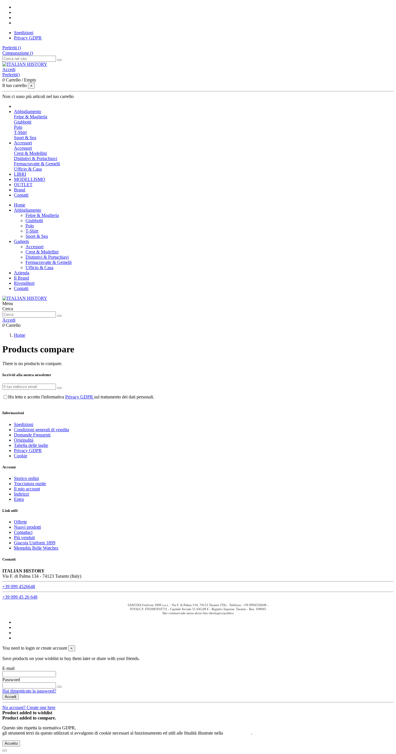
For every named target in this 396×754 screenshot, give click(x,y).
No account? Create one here (28, 707)
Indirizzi (21, 494)
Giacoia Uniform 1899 (34, 542)
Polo (18, 127)
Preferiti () (11, 47)
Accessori (23, 148)
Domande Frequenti (32, 434)
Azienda (21, 272)
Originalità (23, 440)
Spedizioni (23, 32)
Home (19, 204)
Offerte (20, 521)
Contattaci (23, 532)
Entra (19, 499)
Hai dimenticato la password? (29, 690)
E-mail (8, 668)
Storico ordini (26, 478)
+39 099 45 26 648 (19, 596)
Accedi (10, 697)
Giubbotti (22, 121)
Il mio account (27, 488)
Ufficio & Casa (28, 168)
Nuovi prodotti (27, 527)
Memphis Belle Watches (36, 547)
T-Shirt (20, 132)
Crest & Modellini (30, 153)
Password (11, 679)
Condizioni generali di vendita (41, 429)
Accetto (11, 743)
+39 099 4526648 (18, 586)
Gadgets (21, 241)
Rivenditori (24, 283)
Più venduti (24, 537)
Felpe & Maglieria (30, 116)
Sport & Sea (25, 137)
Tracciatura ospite (30, 483)
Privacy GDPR (28, 37)
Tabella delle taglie (31, 445)
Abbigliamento (27, 210)
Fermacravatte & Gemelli (37, 163)
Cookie (20, 455)
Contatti (21, 288)
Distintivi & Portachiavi (35, 158)
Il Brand (21, 278)
